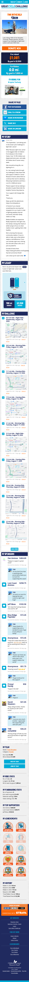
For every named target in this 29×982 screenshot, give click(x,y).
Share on (15, 118)
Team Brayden (11, 750)
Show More (14, 549)
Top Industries (14, 954)
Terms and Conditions (14, 973)
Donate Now (14, 48)
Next (25, 282)
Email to (14, 112)
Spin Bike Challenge (14, 928)
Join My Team (14, 766)
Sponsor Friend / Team (14, 924)
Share (8, 908)
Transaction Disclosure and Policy (16, 971)
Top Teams (14, 950)
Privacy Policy (24, 971)
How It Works (15, 936)
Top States (14, 952)
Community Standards (6, 971)
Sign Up (13, 2)
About (14, 938)
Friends (11, 752)
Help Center (14, 940)
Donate (19, 2)
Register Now (15, 922)
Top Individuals (14, 948)
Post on (14, 107)
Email (15, 908)
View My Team (14, 762)
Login (26, 2)
